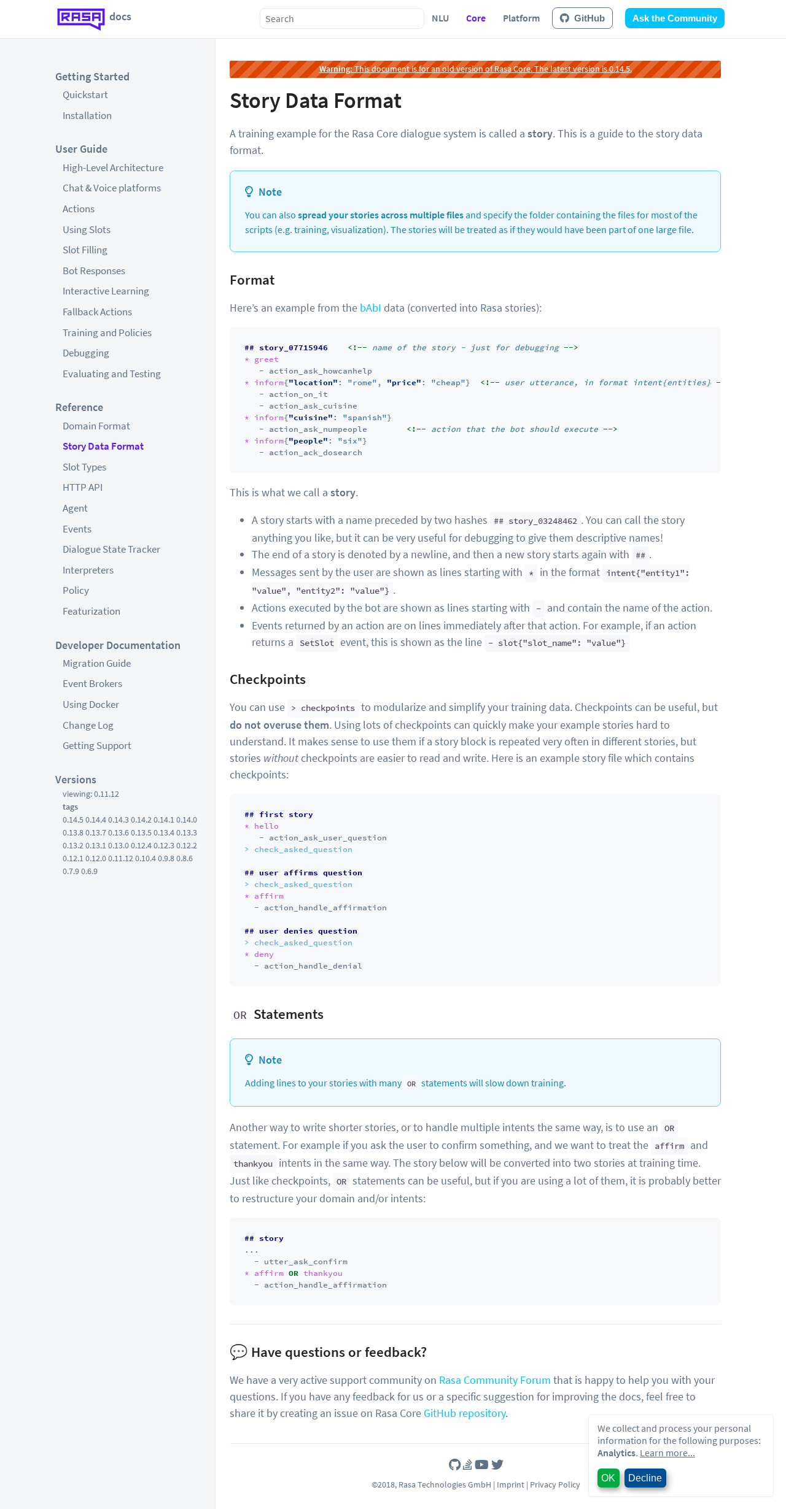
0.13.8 (73, 832)
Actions (79, 208)
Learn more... (667, 1452)
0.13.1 (95, 845)
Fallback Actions (97, 311)
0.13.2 (73, 845)
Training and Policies (107, 332)
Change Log (88, 725)
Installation (87, 115)
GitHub (589, 18)
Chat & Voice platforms (112, 187)
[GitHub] (455, 1464)
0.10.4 (145, 858)
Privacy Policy (555, 1484)
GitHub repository (464, 1413)
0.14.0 (186, 819)
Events (77, 529)
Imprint (510, 1484)
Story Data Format (103, 446)
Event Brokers (92, 683)
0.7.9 (71, 871)
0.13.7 (95, 832)
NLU (440, 18)
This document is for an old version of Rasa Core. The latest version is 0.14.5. (475, 68)
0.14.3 (118, 819)
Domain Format (96, 425)
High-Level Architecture (113, 167)
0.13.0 (118, 845)
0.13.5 (141, 832)
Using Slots (87, 229)
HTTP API (83, 487)
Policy (76, 590)
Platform (521, 18)
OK (608, 1478)
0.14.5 (73, 819)
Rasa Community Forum (495, 1380)
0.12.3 (164, 845)
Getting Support (97, 745)
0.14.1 (164, 819)
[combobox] (342, 18)
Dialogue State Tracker (111, 549)
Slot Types (84, 467)
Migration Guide (97, 663)
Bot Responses (94, 270)
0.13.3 (186, 832)
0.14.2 (141, 819)
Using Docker (91, 704)
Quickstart (85, 94)
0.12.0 (95, 858)
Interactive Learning (106, 291)
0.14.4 (95, 819)
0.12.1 (73, 858)
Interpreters (88, 570)
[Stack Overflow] (467, 1464)
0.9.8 (166, 858)
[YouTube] (482, 1464)
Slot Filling (85, 249)
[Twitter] (497, 1464)
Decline (645, 1478)
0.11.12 (120, 858)
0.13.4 (164, 832)
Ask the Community (674, 18)
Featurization (91, 611)
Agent (75, 508)
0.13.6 (118, 832)
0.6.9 (89, 871)
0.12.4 (141, 845)
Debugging (86, 352)
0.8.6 (184, 858)
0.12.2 (186, 845)
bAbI (370, 308)
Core (476, 18)
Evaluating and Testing (112, 373)
